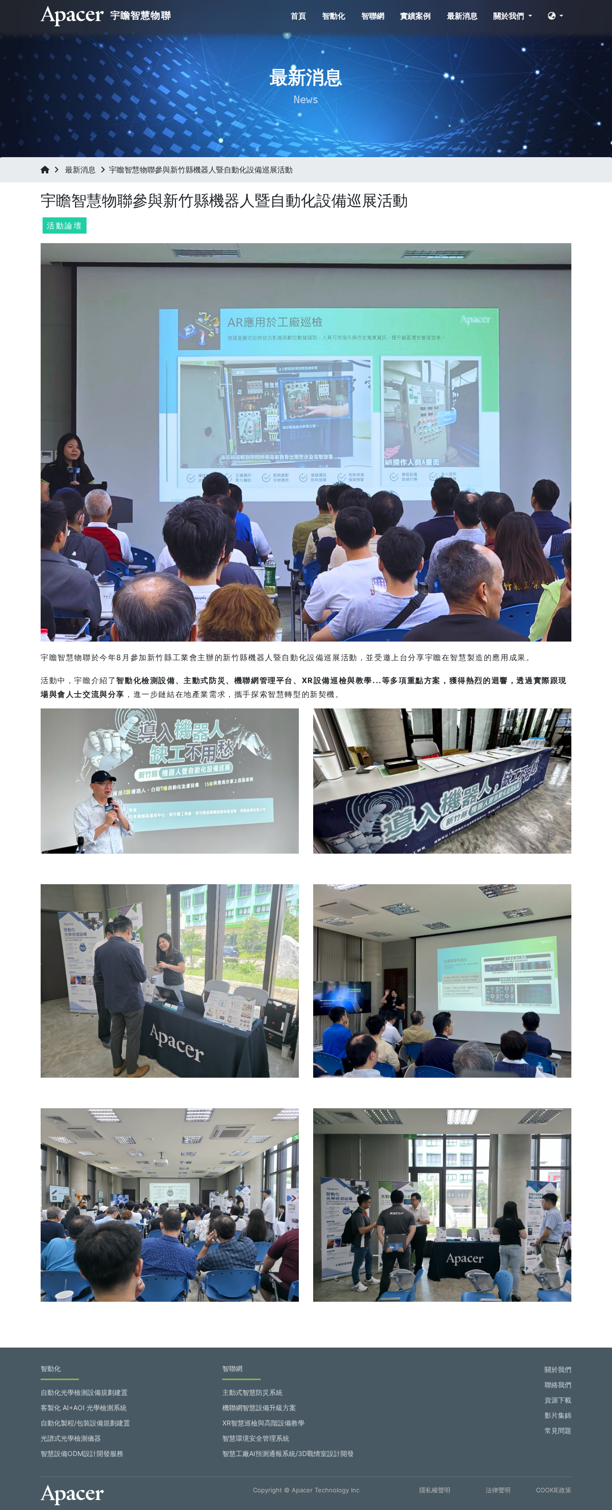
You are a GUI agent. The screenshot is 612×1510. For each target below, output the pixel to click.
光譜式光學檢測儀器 (71, 1438)
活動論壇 (64, 225)
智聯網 (372, 16)
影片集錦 (558, 1415)
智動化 (333, 16)
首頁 (298, 16)
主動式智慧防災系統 (252, 1392)
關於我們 (509, 16)
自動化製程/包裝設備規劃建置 (85, 1423)
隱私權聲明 (434, 1490)
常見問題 (558, 1430)
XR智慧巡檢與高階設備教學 (263, 1423)
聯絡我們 (558, 1385)
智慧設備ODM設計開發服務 (82, 1453)
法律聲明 (498, 1490)
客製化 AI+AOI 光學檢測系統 (84, 1407)
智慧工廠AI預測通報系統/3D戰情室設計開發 (288, 1453)
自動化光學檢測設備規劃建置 (84, 1392)
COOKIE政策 (553, 1490)
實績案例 (415, 16)
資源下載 (558, 1400)
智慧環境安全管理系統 (255, 1438)
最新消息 (462, 16)
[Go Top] (586, 1484)
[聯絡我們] (586, 1457)
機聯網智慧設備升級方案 (259, 1407)
